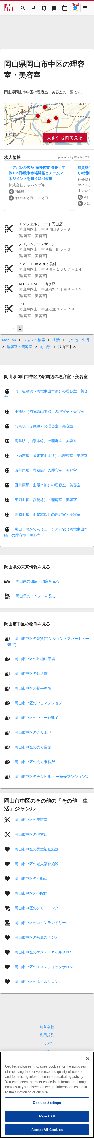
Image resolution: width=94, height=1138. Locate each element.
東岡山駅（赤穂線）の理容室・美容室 (46, 500)
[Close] (87, 1058)
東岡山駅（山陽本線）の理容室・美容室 (47, 514)
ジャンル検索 (34, 340)
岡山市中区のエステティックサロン (44, 967)
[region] (47, 124)
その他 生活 (78, 340)
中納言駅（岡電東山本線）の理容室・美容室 (51, 455)
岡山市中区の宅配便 (31, 893)
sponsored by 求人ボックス (73, 157)
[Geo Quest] (75, 7)
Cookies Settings (47, 1103)
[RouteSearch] (33, 7)
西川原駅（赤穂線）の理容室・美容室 (46, 470)
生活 (56, 340)
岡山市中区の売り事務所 (35, 761)
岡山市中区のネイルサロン (36, 981)
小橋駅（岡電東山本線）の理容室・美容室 (49, 411)
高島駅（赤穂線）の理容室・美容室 (44, 426)
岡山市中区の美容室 (31, 819)
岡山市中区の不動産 (31, 878)
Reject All (47, 1116)
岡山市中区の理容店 (31, 834)
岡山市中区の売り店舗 (33, 747)
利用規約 (47, 1035)
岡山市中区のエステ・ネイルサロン (44, 952)
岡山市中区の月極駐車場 (35, 658)
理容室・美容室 (19, 347)
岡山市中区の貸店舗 (31, 673)
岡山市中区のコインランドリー (40, 922)
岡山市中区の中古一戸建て (36, 717)
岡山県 (45, 347)
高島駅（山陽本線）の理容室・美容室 (46, 441)
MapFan (9, 340)
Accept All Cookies (46, 1130)
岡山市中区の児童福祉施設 (36, 849)
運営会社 (47, 1027)
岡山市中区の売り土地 (33, 732)
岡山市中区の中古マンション (38, 703)
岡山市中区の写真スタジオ (36, 937)
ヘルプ (47, 1043)
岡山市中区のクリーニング (36, 908)
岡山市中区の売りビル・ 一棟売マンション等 (52, 776)
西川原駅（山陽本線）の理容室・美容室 (47, 485)
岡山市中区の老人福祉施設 (36, 863)
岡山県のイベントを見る (35, 596)
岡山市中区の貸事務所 (33, 688)
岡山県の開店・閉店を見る (37, 581)
